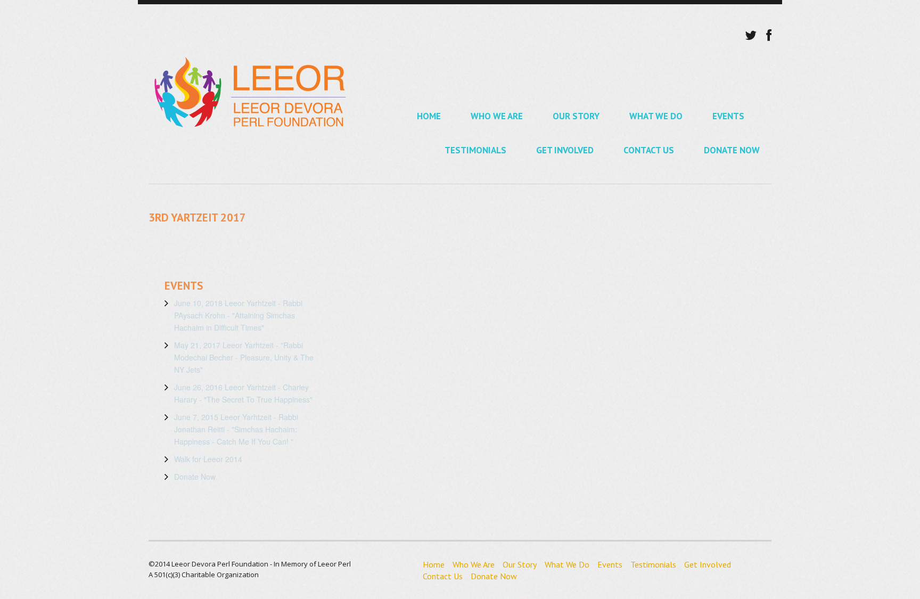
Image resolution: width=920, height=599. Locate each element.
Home (429, 116)
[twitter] (751, 34)
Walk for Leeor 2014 (208, 459)
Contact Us (648, 150)
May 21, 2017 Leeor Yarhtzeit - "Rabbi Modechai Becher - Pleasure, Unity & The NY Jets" (244, 357)
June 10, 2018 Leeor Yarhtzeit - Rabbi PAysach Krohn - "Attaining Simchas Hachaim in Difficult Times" (238, 315)
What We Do (656, 116)
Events (728, 116)
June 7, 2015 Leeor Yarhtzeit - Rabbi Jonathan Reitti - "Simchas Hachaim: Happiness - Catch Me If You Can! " (236, 429)
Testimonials (475, 150)
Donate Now (732, 150)
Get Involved (565, 150)
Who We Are (497, 116)
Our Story (576, 116)
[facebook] (768, 34)
